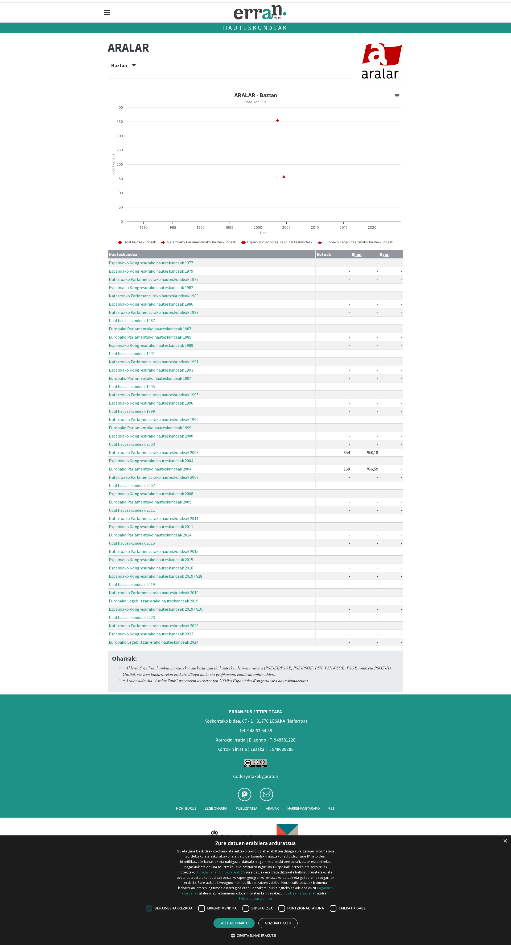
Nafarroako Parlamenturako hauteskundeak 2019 (154, 592)
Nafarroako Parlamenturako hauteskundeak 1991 (154, 361)
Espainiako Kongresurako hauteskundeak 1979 (151, 271)
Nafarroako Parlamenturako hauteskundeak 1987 (154, 312)
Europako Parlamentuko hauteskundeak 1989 (150, 337)
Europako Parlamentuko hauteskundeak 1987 (150, 328)
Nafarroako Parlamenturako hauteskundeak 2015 (154, 551)
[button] (255, 935)
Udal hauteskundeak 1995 (132, 386)
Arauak (272, 808)
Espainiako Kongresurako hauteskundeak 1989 (151, 345)
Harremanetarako (303, 808)
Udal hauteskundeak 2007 (132, 485)
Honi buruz (186, 808)
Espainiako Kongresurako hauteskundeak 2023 (151, 633)
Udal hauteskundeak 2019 (132, 584)
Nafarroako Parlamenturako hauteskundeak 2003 (154, 452)
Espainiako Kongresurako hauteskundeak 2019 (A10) (156, 609)
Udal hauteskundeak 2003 (132, 444)
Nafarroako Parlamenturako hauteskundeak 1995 (154, 394)
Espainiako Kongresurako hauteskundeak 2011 (151, 526)
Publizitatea (246, 808)
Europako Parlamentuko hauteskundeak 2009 (150, 502)
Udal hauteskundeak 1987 (132, 320)
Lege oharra (216, 808)
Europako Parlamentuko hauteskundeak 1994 (150, 378)
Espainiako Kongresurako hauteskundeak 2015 (151, 559)
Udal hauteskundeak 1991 (132, 353)
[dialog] (255, 890)
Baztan (121, 65)
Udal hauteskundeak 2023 (132, 617)
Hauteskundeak (255, 28)
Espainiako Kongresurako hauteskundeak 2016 (151, 568)
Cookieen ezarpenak (299, 893)
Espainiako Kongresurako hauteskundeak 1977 (151, 262)
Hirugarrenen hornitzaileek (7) (221, 872)
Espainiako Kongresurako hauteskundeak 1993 (151, 370)
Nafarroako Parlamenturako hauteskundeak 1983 (154, 295)
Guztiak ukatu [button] (278, 923)
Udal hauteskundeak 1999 (132, 411)
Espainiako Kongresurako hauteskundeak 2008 (151, 493)
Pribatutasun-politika (255, 898)
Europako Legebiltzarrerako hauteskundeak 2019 (153, 600)
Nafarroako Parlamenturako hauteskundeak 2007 (154, 477)
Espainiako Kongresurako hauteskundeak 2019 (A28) (156, 576)
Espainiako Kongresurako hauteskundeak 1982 (151, 287)
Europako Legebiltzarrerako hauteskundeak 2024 (153, 642)
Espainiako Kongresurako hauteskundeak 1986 (151, 304)
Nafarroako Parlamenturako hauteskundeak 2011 (154, 518)
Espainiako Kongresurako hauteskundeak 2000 (151, 436)
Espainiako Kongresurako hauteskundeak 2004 (151, 460)
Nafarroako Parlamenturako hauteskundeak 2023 (154, 625)
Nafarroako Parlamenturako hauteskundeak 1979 (154, 279)
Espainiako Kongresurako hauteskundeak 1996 (151, 403)
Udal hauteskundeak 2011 (132, 510)
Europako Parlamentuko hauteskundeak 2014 (150, 535)
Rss (331, 808)
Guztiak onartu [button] (234, 923)
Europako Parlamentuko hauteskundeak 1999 (150, 427)
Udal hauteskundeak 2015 (132, 543)
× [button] (505, 841)
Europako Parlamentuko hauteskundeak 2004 (150, 469)
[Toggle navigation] (107, 12)
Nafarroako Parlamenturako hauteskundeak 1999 (154, 419)
